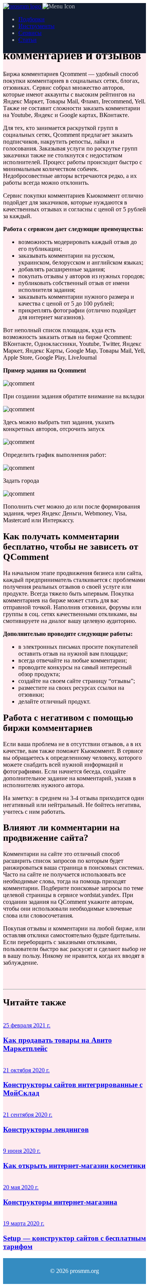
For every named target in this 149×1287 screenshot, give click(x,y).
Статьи (27, 39)
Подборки (31, 19)
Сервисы (30, 33)
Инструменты (36, 26)
